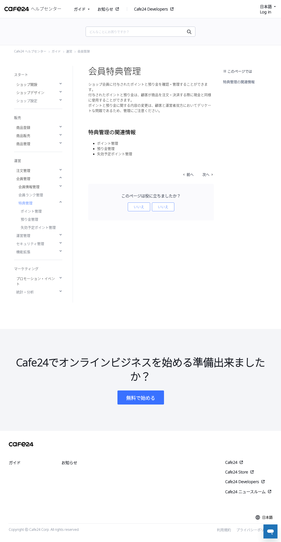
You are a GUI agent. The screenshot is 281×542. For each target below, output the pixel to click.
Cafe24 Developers (151, 9)
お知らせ (105, 9)
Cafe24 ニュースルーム (245, 491)
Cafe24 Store (236, 472)
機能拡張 (23, 251)
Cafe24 (231, 462)
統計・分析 (25, 292)
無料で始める (140, 397)
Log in (265, 11)
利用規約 (224, 530)
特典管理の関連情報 (239, 81)
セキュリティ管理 (30, 243)
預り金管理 (29, 219)
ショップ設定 (26, 100)
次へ (205, 174)
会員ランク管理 (30, 195)
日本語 (266, 6)
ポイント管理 (31, 211)
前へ (190, 174)
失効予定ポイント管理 (38, 227)
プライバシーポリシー (253, 530)
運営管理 (23, 235)
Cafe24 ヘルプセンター (30, 51)
